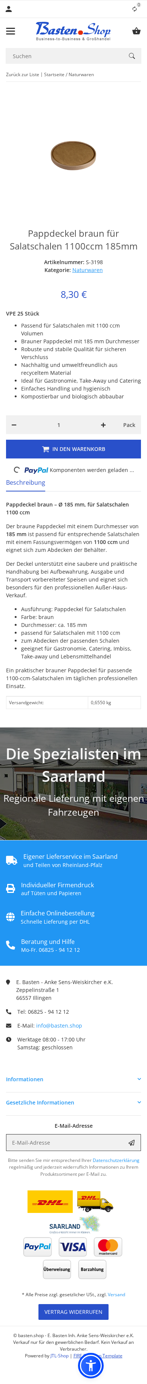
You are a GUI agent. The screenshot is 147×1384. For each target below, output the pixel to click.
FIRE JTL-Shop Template (98, 1355)
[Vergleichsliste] (135, 9)
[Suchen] (131, 56)
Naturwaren (87, 269)
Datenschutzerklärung (116, 1160)
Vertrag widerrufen (73, 1311)
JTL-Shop (60, 1355)
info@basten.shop (59, 1025)
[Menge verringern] (14, 424)
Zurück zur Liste (22, 74)
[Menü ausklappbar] (10, 31)
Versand (116, 1294)
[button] (73, 1079)
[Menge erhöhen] (103, 424)
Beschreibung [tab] (25, 482)
